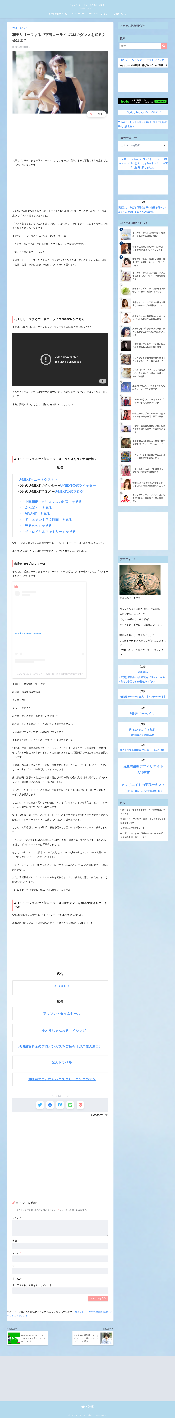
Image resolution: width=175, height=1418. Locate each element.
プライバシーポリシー (99, 14)
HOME (89, 1406)
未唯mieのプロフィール (132, 827)
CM (106, 1115)
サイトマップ (78, 14)
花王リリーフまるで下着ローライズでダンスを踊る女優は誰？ (143, 820)
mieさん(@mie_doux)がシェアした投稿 (33, 674)
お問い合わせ (120, 14)
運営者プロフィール (58, 14)
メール (16, 1253)
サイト (15, 1266)
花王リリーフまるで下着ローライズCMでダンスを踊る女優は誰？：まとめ (142, 835)
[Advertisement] (60, 139)
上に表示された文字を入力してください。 (34, 1285)
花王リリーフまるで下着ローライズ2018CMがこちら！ (142, 811)
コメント (17, 1217)
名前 (15, 1240)
